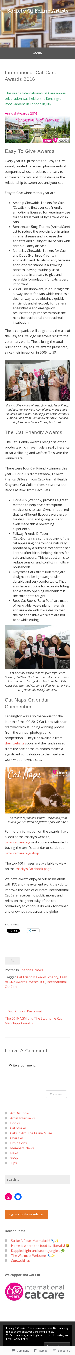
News (39, 970)
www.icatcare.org (17, 842)
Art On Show (19, 1113)
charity (53, 977)
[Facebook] (18, 1196)
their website (14, 743)
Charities (26, 970)
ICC (42, 982)
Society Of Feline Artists (37, 11)
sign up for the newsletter (26, 1214)
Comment (56, 1094)
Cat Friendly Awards (32, 977)
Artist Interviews (22, 1118)
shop (14, 1158)
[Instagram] (8, 1196)
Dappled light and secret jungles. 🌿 (38, 1250)
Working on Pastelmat (25, 1011)
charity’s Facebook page (33, 869)
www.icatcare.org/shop (22, 853)
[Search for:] (37, 1179)
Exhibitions (18, 1143)
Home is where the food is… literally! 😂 (40, 1245)
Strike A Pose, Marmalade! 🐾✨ (35, 1240)
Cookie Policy (20, 1339)
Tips (13, 1163)
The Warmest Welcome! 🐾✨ (33, 1255)
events (34, 982)
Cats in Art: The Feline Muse (31, 1133)
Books (15, 1123)
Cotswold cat (20, 1260)
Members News (22, 1148)
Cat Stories (18, 1128)
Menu (37, 52)
